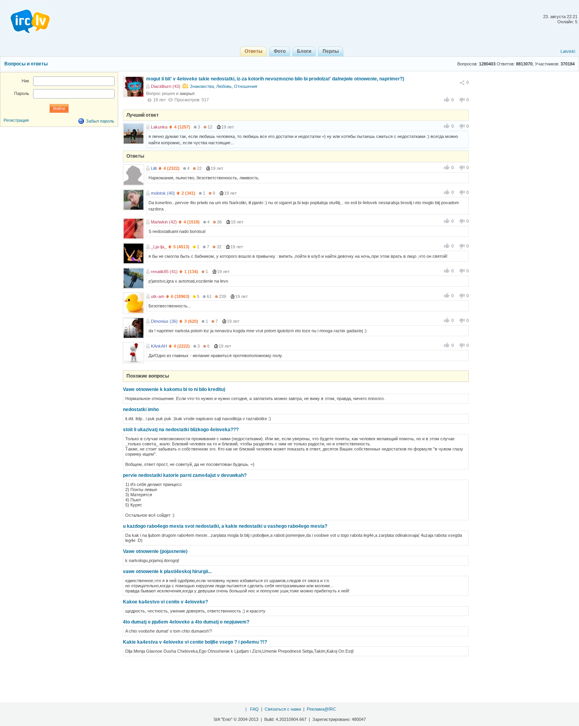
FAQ (254, 709)
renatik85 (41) (164, 271)
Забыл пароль (100, 121)
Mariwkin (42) (164, 222)
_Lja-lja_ (159, 246)
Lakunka (159, 127)
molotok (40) (163, 193)
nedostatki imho (141, 409)
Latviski (567, 51)
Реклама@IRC (321, 709)
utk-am (157, 296)
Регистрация (16, 120)
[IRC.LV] (25, 19)
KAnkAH (159, 346)
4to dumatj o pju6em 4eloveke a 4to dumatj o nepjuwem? (186, 622)
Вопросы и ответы (26, 64)
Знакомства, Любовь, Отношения (223, 86)
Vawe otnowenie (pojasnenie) (155, 551)
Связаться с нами (283, 709)
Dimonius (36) (164, 321)
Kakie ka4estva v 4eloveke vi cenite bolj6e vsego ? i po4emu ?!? (195, 642)
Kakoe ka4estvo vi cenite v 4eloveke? (165, 602)
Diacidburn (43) (165, 86)
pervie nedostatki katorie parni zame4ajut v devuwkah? (185, 475)
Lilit (154, 168)
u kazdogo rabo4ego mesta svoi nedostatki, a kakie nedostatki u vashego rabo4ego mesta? (225, 526)
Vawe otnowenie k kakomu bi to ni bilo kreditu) (174, 389)
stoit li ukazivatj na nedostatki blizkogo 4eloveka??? (181, 429)
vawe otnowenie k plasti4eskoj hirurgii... (167, 571)
